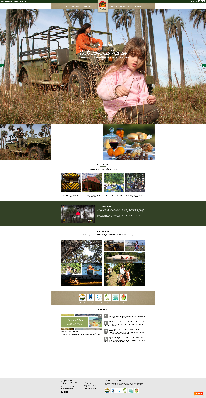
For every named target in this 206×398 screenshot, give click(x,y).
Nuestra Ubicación (122, 6)
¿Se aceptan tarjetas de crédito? (90, 390)
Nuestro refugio (67, 6)
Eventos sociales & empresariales (87, 6)
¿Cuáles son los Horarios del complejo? (91, 388)
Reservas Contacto (129, 6)
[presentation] (2, 66)
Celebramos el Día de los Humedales (117, 315)
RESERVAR (199, 393)
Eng (196, 1)
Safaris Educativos (114, 6)
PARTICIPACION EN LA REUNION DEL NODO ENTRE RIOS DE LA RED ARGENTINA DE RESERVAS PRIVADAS (126, 322)
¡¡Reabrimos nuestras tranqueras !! (69, 331)
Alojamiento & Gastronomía (76, 6)
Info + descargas (138, 6)
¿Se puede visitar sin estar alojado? (90, 380)
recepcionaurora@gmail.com (68, 388)
